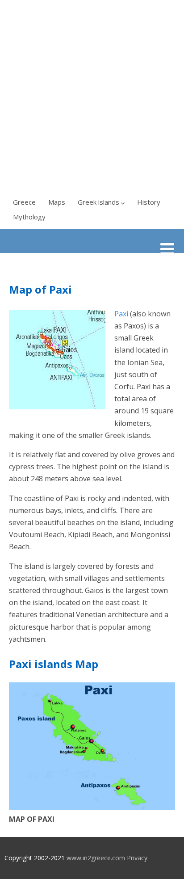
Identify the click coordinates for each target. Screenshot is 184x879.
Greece (24, 202)
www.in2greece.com (96, 858)
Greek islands (98, 202)
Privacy (137, 858)
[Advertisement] (92, 96)
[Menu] (167, 249)
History (148, 202)
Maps (56, 202)
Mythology (29, 216)
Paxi (121, 314)
